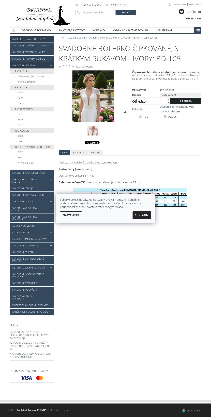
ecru (20, 141)
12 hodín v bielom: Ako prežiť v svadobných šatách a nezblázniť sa (30, 346)
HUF (193, 18)
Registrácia (195, 4)
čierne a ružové (26, 162)
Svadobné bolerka (23, 65)
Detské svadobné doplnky (28, 267)
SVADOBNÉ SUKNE (22, 201)
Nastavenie (71, 215)
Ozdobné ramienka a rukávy (29, 239)
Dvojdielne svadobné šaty (28, 38)
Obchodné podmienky (36, 30)
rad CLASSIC (22, 130)
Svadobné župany (23, 252)
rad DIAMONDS (24, 109)
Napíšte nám (164, 30)
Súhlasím (142, 215)
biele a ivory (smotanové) (31, 76)
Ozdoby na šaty (21, 232)
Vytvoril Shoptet (193, 410)
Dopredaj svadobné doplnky (30, 305)
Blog (14, 325)
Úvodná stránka (14, 30)
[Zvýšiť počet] (168, 99)
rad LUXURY (22, 71)
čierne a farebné (26, 81)
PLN (198, 18)
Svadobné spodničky (25, 245)
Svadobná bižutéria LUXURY (24, 209)
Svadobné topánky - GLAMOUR (30, 45)
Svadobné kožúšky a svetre (25, 180)
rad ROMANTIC (23, 87)
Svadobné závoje (22, 188)
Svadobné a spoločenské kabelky (28, 260)
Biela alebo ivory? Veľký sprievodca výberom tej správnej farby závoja (30, 335)
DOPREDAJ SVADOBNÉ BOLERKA (32, 146)
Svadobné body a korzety (28, 194)
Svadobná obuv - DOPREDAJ (22, 297)
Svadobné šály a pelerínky (28, 172)
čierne (21, 103)
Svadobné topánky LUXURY (28, 52)
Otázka (172, 116)
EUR (188, 18)
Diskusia (95, 152)
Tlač (145, 116)
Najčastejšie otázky (72, 30)
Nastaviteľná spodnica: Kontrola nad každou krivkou (30, 355)
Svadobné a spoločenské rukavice (28, 275)
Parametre (79, 152)
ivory (20, 97)
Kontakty (99, 30)
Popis (64, 152)
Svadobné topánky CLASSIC (28, 58)
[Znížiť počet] (168, 102)
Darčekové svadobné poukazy (31, 311)
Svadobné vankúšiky (25, 283)
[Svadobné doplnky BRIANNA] (42, 15)
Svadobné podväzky (24, 289)
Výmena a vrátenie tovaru (130, 30)
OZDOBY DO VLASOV (23, 225)
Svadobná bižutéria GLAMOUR (24, 218)
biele (20, 92)
